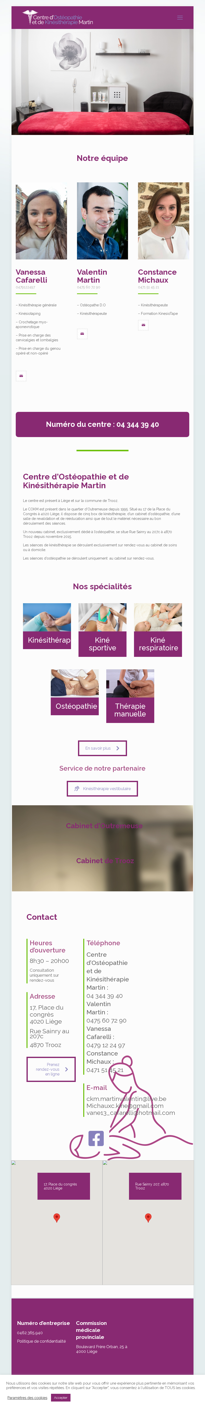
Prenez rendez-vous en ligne (48, 1069)
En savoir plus (98, 748)
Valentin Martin (92, 276)
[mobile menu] (180, 17)
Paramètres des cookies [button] (27, 1398)
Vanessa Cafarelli (31, 276)
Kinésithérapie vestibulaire (107, 788)
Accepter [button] (61, 1398)
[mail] (21, 376)
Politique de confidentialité (41, 1341)
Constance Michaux (157, 276)
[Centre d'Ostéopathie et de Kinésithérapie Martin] (57, 17)
